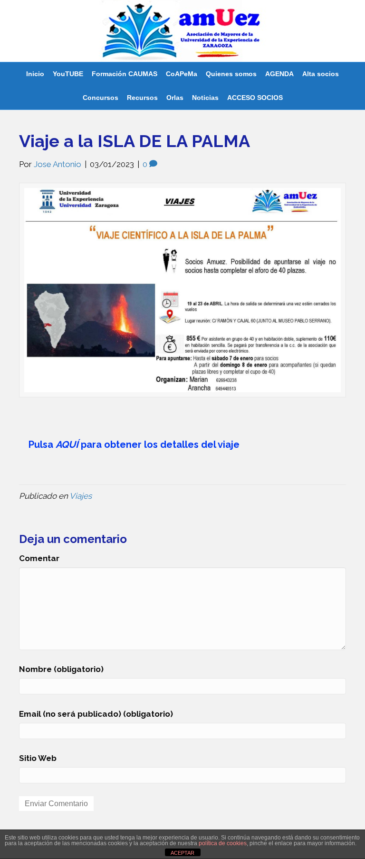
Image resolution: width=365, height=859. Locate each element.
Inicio (35, 74)
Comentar (39, 558)
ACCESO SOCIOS (255, 97)
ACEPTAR (182, 853)
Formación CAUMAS (124, 74)
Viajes (80, 496)
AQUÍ (67, 444)
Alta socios (320, 74)
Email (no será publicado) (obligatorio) (96, 714)
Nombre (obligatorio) (61, 669)
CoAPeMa (181, 74)
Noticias (205, 97)
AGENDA (279, 74)
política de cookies (223, 843)
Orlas (174, 97)
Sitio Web (38, 758)
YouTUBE (68, 74)
